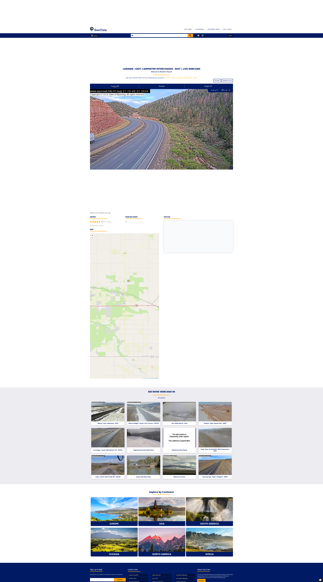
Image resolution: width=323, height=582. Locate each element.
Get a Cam (155, 578)
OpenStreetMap (150, 378)
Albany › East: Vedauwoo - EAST (107, 423)
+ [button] (92, 235)
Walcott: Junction (179, 477)
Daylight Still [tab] (208, 86)
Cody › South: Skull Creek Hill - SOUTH (107, 477)
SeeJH (230, 35)
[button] (230, 90)
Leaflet (144, 378)
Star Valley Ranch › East (179, 423)
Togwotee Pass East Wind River (143, 450)
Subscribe (120, 579)
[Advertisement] (161, 12)
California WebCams (182, 578)
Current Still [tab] (115, 86)
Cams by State (132, 578)
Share (218, 80)
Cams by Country (133, 575)
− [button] (92, 238)
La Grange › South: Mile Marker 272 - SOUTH (107, 450)
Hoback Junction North (179, 450)
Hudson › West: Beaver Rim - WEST (215, 423)
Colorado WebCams (181, 575)
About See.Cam (156, 575)
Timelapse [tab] (162, 86)
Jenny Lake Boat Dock (143, 477)
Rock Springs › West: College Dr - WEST (215, 477)
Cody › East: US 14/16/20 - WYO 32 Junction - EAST (215, 450)
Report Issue (227, 80)
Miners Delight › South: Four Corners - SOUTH (144, 423)
